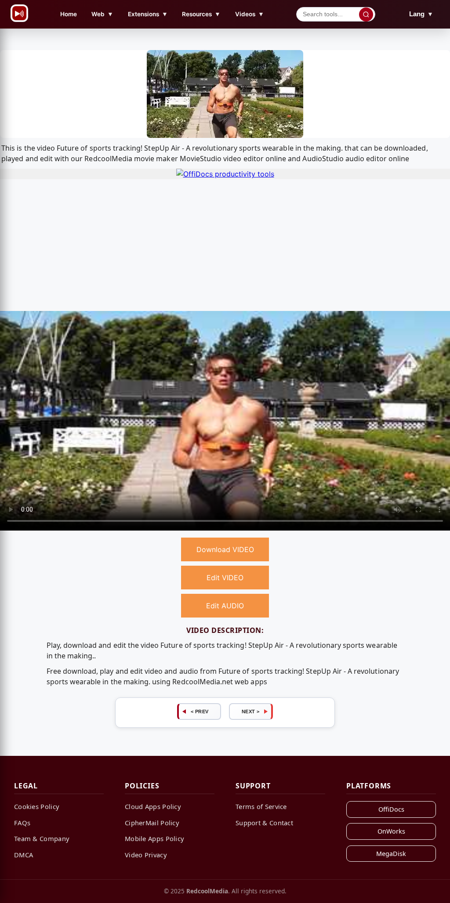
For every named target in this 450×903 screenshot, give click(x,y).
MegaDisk (391, 853)
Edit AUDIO (225, 605)
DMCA (23, 854)
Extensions (148, 14)
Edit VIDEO (225, 577)
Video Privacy (146, 854)
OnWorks (391, 831)
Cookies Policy (36, 806)
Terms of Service (261, 806)
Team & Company (41, 838)
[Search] (366, 14)
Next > (251, 711)
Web (102, 14)
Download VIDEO (225, 549)
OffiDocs (391, 809)
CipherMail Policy (152, 822)
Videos (249, 14)
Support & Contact (264, 822)
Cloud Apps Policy (153, 806)
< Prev (200, 711)
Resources (201, 14)
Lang (421, 14)
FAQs (22, 822)
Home (68, 14)
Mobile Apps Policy (154, 838)
